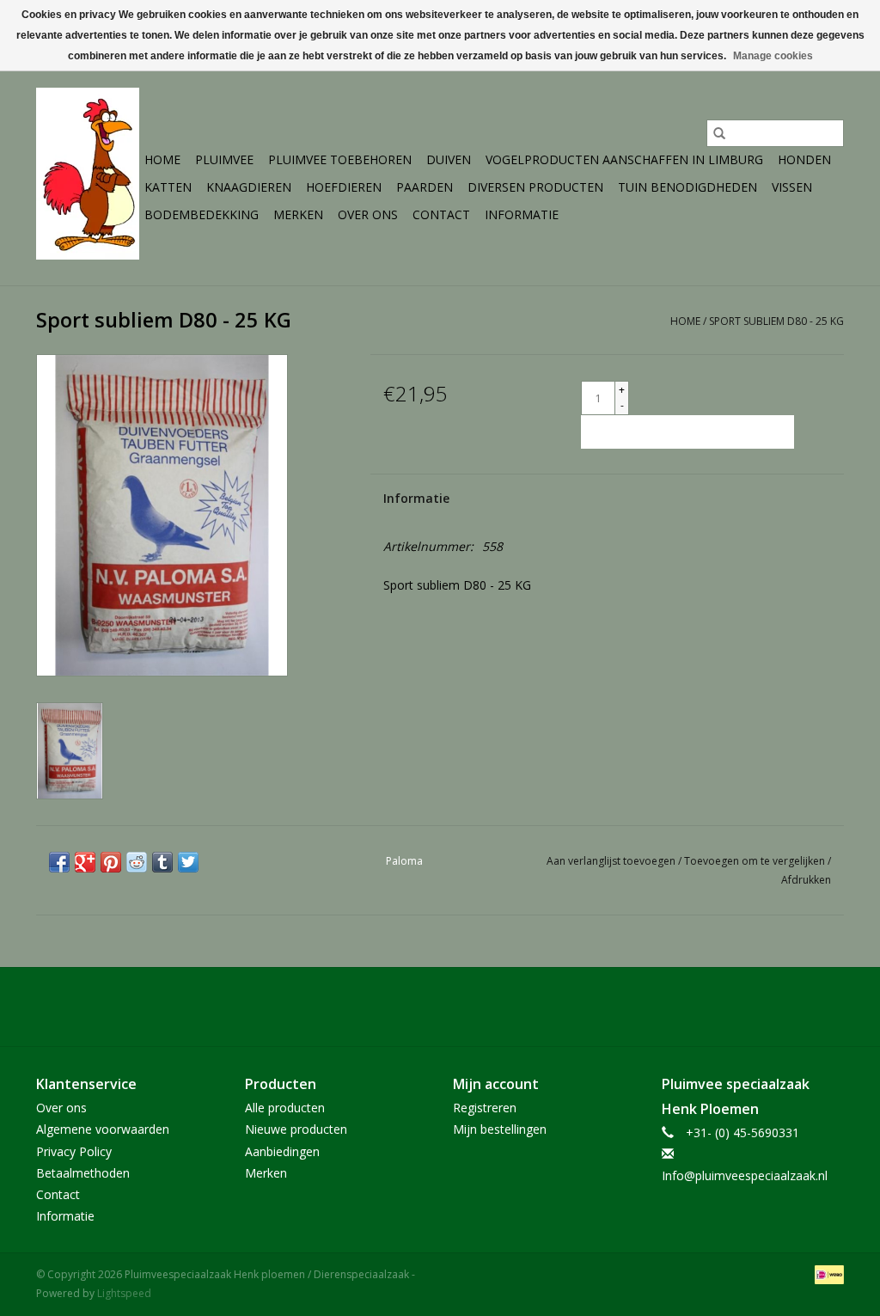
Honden (804, 159)
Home (162, 159)
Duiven (448, 159)
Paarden (424, 187)
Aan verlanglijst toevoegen (612, 861)
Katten (168, 187)
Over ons (368, 214)
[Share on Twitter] (188, 862)
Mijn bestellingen (500, 1129)
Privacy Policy (74, 1151)
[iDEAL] (826, 1274)
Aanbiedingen (282, 1151)
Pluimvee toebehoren (340, 159)
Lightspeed (124, 1293)
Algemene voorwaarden (102, 1129)
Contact (441, 214)
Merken (298, 214)
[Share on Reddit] (136, 862)
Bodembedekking (201, 214)
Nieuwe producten (296, 1129)
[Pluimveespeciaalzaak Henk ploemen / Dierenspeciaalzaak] (87, 174)
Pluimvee (224, 159)
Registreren (484, 1107)
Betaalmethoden (83, 1173)
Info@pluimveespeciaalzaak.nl (745, 1175)
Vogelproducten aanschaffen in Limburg (624, 159)
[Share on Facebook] (59, 862)
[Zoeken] (719, 133)
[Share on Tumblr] (162, 862)
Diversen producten (535, 187)
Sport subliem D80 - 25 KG (776, 321)
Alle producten (285, 1107)
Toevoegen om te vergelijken (756, 861)
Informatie (522, 214)
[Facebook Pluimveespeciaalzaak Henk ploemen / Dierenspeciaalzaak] (440, 1006)
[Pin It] (111, 862)
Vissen (792, 187)
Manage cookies (773, 56)
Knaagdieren (248, 187)
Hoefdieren (344, 187)
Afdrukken (806, 879)
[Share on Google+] (85, 862)
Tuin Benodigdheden (687, 187)
